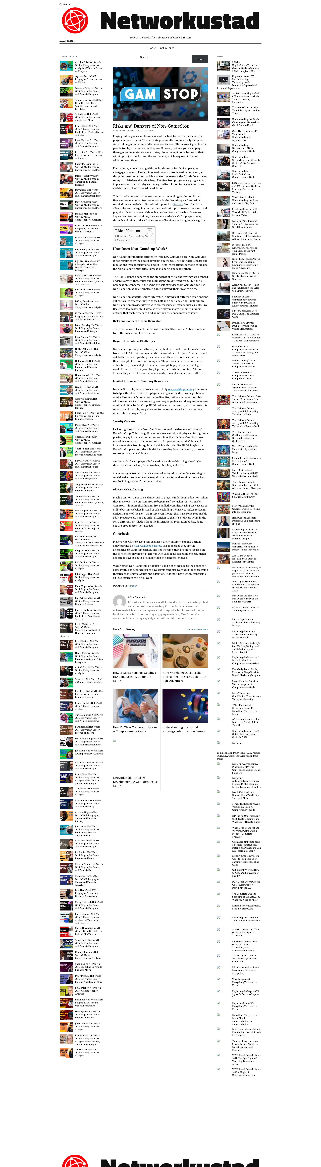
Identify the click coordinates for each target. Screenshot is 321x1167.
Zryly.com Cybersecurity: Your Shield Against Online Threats (246, 110)
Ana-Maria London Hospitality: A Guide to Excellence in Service (244, 558)
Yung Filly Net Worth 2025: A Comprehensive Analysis (89, 681)
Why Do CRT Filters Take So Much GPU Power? (245, 495)
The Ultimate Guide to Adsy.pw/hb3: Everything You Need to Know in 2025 (245, 423)
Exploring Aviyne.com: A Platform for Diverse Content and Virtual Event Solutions (246, 768)
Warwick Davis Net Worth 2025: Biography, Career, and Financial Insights (88, 91)
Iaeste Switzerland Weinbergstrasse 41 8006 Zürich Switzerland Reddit (245, 387)
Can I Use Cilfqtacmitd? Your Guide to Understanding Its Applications (244, 136)
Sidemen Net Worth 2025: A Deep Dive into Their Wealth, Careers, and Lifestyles (89, 104)
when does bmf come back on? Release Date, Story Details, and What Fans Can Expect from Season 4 (246, 846)
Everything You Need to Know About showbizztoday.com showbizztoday (244, 1019)
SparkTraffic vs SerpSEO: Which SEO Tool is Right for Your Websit (245, 212)
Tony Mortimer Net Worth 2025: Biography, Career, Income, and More (89, 487)
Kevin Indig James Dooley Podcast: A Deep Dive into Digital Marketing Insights (246, 672)
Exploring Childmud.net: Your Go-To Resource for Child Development (245, 223)
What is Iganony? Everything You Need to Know (244, 982)
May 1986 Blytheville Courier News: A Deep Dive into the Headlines (246, 508)
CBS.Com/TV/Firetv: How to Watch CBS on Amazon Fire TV (245, 872)
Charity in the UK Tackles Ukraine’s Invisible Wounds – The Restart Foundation (246, 337)
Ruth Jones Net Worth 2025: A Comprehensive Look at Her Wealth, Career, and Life (87, 831)
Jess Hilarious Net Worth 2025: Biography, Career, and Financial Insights (88, 644)
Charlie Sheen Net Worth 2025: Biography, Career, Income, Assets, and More (88, 451)
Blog (150, 47)
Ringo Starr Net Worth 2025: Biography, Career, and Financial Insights (87, 553)
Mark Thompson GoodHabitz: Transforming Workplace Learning (246, 696)
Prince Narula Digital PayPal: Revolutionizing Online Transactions (244, 325)
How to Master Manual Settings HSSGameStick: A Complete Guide (134, 677)
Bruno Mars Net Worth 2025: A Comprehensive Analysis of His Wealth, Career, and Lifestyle (87, 779)
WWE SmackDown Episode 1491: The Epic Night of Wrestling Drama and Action (246, 1060)
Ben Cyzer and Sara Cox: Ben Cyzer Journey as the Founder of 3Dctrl (245, 598)
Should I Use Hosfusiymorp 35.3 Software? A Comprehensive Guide (246, 461)
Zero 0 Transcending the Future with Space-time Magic (245, 449)
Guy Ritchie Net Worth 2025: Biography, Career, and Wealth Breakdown (87, 389)
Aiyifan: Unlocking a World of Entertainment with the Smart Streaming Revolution (246, 98)
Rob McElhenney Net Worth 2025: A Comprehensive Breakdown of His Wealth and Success (89, 541)
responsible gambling (181, 389)
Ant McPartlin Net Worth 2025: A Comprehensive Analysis (88, 670)
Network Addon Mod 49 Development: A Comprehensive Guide (135, 782)
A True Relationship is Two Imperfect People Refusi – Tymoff (246, 722)
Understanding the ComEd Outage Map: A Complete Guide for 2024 (246, 734)
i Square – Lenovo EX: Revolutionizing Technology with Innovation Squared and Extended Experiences (237, 82)
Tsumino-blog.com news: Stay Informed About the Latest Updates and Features (245, 1046)
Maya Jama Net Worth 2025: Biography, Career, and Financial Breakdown (88, 192)
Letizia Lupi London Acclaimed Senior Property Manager (246, 622)
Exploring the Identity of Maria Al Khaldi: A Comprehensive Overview (245, 660)
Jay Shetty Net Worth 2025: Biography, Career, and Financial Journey (89, 693)
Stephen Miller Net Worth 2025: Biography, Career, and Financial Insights (89, 765)
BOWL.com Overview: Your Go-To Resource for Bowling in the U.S (246, 884)
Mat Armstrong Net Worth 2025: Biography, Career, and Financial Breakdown (89, 741)
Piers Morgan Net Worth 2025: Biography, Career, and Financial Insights (88, 142)
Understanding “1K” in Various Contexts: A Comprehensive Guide (243, 363)
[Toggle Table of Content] (148, 231)
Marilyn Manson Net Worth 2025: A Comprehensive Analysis (88, 216)
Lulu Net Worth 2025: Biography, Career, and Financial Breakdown (86, 893)
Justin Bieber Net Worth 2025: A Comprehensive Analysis (87, 1026)
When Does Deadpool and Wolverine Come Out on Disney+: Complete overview (245, 832)
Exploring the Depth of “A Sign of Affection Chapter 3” (245, 994)
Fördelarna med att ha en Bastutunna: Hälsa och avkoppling (245, 970)
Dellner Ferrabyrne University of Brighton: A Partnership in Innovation (245, 546)
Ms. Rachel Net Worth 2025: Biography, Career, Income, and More (87, 855)
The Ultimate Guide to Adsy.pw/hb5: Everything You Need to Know (245, 411)
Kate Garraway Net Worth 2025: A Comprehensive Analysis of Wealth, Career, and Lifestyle (89, 918)
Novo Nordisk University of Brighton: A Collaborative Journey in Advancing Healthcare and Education (246, 572)
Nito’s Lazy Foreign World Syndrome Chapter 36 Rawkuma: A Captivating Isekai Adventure (246, 263)
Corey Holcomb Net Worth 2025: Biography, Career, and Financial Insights (89, 905)
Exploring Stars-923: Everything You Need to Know (244, 1006)
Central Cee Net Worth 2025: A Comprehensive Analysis (87, 1052)
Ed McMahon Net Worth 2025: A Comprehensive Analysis (88, 990)
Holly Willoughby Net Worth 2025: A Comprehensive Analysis (88, 352)
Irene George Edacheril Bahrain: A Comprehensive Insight (246, 520)
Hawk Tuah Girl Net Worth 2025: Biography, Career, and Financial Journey (89, 378)
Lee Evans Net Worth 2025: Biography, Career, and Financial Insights (89, 228)
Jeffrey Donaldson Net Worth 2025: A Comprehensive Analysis (88, 304)
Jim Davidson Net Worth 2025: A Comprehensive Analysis (87, 292)
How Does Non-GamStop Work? (134, 236)
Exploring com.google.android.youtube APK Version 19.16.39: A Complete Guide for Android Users (238, 750)
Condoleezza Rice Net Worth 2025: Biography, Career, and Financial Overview (87, 881)
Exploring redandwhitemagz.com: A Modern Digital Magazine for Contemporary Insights (246, 782)
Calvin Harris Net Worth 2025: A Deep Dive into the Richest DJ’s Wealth (88, 931)
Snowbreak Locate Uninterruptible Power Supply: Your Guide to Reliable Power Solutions (245, 301)
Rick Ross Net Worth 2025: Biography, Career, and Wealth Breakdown (89, 1002)
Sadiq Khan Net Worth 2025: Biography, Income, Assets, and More (88, 117)
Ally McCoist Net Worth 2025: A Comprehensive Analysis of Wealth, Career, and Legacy (89, 67)
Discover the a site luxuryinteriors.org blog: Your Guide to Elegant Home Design (245, 249)
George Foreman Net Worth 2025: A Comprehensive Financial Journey (88, 403)
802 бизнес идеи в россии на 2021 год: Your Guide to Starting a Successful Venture (246, 188)
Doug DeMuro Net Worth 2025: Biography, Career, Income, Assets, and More (88, 978)
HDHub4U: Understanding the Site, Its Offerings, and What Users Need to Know (246, 818)
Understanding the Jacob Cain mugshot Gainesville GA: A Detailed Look (245, 122)
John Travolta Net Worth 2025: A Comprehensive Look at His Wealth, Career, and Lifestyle (89, 280)
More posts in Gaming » (197, 629)
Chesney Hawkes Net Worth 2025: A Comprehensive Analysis (88, 439)
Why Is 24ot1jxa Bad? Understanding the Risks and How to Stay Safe (245, 200)
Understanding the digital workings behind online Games (184, 729)
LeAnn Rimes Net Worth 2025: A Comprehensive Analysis (87, 240)
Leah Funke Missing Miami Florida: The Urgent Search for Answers (246, 1032)
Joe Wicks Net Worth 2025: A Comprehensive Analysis (89, 752)
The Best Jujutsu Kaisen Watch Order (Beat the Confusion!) (244, 958)
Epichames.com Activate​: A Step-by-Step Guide (246, 907)
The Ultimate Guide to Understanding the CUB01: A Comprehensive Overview (246, 484)
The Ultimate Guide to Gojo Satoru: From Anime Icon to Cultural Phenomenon (246, 399)
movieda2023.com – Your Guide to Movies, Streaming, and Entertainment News (245, 946)
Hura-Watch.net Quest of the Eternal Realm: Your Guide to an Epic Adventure (184, 677)
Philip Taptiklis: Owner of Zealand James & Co (245, 609)
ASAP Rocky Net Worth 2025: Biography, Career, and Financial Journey (87, 475)
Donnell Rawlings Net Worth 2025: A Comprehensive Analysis (88, 954)
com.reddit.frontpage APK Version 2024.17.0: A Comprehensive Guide (246, 806)
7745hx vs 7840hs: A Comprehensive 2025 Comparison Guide (243, 375)
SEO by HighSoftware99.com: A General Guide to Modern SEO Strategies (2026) (245, 67)
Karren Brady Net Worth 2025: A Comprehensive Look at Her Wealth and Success (88, 614)
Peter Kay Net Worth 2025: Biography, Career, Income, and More (89, 155)
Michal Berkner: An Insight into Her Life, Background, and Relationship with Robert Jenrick (246, 648)
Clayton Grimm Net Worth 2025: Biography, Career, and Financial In (89, 867)
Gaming (132, 586)
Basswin (178, 204)
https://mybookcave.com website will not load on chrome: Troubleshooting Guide (245, 860)
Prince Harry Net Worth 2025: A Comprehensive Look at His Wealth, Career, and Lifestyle (89, 130)
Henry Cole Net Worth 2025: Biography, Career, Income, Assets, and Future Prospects (89, 658)
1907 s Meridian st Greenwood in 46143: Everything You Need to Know (244, 709)
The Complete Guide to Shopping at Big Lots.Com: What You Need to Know (246, 896)
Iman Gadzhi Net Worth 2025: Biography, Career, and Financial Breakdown (88, 340)
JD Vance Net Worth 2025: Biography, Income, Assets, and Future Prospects (89, 316)
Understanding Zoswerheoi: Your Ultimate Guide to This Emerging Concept (246, 162)
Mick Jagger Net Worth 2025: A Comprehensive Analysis (87, 577)
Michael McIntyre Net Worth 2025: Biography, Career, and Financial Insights (87, 180)
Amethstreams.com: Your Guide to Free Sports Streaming (245, 932)
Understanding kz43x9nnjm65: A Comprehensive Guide (243, 174)
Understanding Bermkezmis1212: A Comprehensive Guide (243, 148)
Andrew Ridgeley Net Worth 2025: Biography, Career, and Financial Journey (87, 817)
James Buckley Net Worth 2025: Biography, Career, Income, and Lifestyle (88, 328)
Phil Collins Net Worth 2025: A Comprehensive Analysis (87, 565)
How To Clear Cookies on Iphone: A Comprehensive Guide (135, 729)
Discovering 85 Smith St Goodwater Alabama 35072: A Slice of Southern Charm (246, 235)
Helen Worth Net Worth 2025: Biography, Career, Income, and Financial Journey (87, 366)
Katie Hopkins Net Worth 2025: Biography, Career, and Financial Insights (88, 589)
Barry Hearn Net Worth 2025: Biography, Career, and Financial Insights (87, 463)
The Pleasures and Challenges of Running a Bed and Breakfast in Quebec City (244, 437)
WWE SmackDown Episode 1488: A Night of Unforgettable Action (246, 1072)
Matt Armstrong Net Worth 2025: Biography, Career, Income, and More (88, 204)
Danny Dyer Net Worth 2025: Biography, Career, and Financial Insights (87, 427)
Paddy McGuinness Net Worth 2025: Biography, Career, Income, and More (88, 166)
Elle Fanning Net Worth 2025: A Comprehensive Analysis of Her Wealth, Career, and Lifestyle (87, 1040)
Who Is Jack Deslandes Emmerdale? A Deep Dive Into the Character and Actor (245, 586)
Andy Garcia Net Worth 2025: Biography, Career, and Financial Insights (87, 843)
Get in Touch (167, 47)
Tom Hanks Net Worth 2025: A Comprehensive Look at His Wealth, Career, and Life (89, 501)
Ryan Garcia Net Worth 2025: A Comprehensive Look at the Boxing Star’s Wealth (88, 527)
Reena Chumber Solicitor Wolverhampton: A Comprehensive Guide (245, 684)
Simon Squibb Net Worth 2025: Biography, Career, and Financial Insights (88, 513)
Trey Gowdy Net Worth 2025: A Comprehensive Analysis (87, 791)
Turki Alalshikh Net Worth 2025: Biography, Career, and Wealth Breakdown (89, 717)
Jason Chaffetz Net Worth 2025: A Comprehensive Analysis (88, 706)
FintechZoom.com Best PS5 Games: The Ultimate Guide (245, 313)
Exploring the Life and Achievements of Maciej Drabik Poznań (244, 634)
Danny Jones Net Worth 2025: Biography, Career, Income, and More (87, 1014)
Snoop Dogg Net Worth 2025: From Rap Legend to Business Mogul (88, 966)
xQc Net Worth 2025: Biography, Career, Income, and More (89, 79)
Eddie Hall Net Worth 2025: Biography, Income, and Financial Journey (89, 415)
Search (144, 57)
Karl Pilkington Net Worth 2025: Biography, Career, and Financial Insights (89, 252)
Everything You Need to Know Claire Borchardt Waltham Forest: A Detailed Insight (244, 534)
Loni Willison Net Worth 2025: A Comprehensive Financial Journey (87, 601)
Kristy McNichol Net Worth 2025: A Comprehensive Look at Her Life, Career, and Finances (80, 630)
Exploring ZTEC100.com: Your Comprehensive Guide (246, 919)
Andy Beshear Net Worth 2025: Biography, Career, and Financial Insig (88, 803)
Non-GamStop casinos (147, 545)
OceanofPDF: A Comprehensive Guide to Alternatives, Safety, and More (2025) (245, 351)
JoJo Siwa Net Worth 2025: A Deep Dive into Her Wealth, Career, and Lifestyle (88, 266)
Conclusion (123, 240)
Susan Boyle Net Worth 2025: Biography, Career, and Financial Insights (87, 943)
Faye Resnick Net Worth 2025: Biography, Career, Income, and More (87, 729)
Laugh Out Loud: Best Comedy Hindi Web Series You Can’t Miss (245, 794)
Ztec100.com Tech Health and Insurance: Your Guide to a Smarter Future (245, 287)
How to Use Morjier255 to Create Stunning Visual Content (245, 275)
